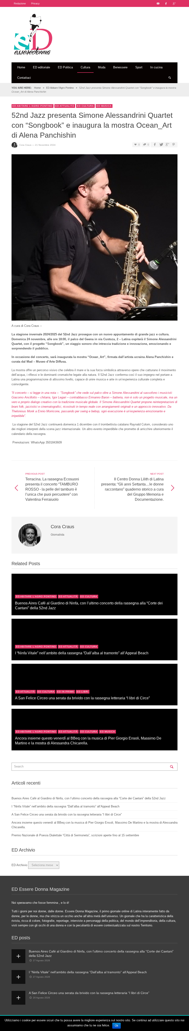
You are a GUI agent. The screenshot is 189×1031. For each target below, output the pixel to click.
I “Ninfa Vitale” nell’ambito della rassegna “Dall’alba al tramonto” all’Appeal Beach (81, 653)
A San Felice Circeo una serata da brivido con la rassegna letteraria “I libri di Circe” (82, 698)
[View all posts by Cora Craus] (30, 535)
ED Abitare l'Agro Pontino (60, 87)
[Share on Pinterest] (173, 144)
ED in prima (65, 691)
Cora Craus (25, 145)
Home (37, 87)
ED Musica (104, 106)
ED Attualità (64, 106)
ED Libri (83, 691)
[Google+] (174, 3)
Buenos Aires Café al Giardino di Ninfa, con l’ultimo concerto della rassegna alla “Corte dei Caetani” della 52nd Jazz (89, 798)
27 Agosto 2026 (41, 960)
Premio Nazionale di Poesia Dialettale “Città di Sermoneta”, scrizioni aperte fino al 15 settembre (75, 835)
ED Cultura (85, 106)
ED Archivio (19, 865)
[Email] (157, 3)
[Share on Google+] (167, 144)
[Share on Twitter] (161, 144)
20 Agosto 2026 (41, 997)
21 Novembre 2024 (45, 145)
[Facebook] (165, 3)
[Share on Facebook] (154, 144)
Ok (116, 1025)
